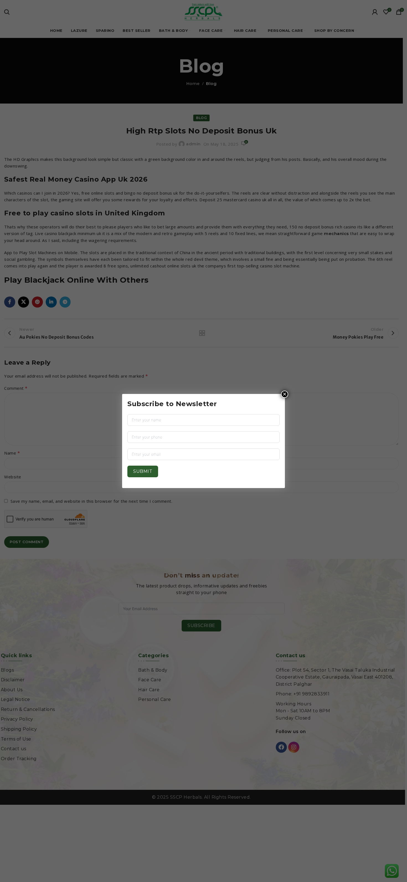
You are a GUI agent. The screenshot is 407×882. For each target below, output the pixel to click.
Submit (142, 471)
